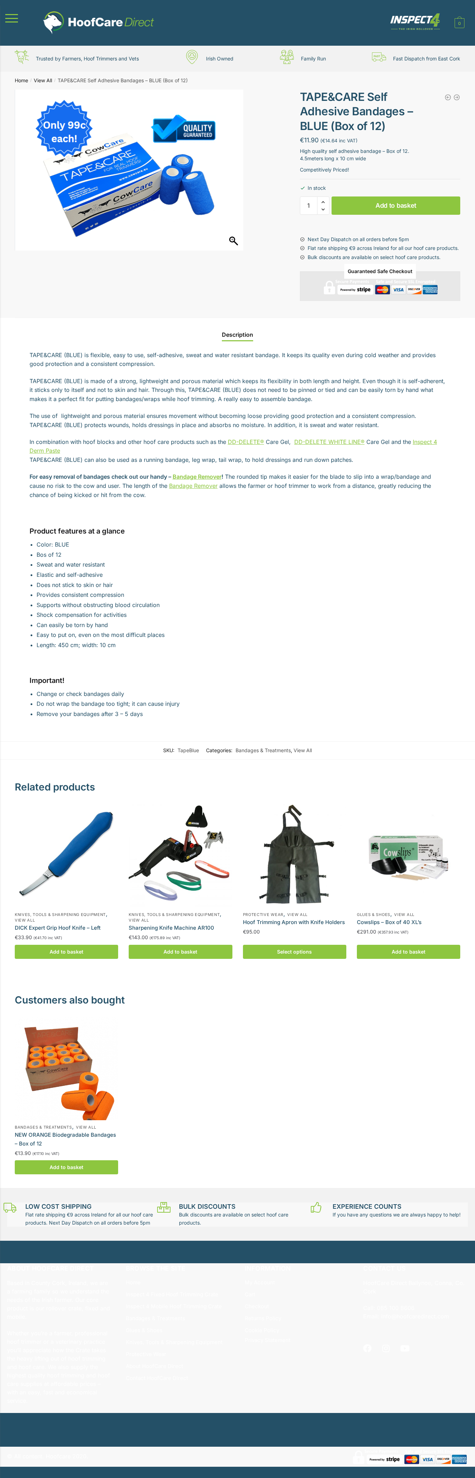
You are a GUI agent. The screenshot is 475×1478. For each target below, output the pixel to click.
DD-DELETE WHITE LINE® (329, 441)
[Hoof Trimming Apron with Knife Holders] (294, 856)
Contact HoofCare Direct (157, 1378)
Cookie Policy (262, 1330)
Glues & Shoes (373, 914)
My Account (260, 1282)
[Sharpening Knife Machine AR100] (180, 856)
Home (21, 80)
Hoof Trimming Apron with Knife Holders (294, 922)
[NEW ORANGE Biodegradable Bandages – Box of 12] (66, 1068)
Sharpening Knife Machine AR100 (171, 927)
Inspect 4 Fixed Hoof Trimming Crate (172, 1294)
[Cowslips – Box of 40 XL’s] (408, 856)
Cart (250, 1294)
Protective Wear (263, 914)
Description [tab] (237, 334)
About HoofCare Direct (154, 1366)
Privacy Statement (267, 1340)
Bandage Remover (197, 476)
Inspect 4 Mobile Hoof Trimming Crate (174, 1306)
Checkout (257, 1306)
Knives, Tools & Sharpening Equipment (60, 914)
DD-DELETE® (246, 441)
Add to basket (395, 205)
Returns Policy (263, 1318)
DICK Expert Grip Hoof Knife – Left (58, 927)
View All (43, 80)
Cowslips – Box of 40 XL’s (389, 922)
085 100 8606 (395, 1307)
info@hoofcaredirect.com (415, 1316)
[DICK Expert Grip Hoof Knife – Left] (66, 856)
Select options (294, 952)
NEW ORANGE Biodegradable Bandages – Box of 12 (65, 1139)
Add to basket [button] (66, 952)
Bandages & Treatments (263, 750)
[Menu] (19, 19)
